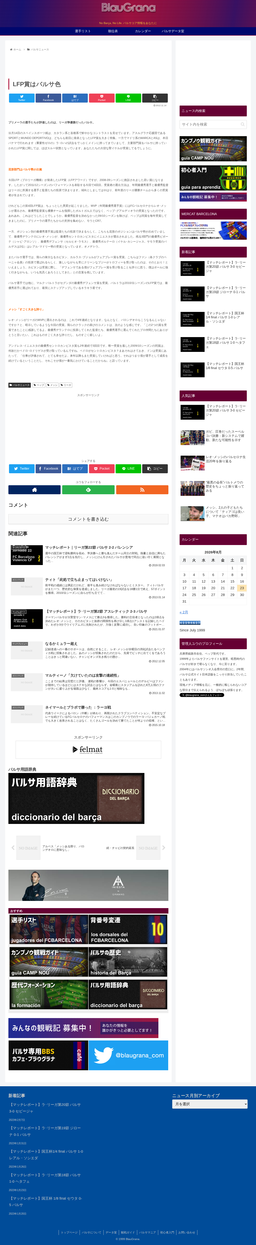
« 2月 (184, 612)
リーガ (67, 385)
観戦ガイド (128, 1232)
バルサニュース (21, 385)
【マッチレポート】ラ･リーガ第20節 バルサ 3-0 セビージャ (45, 1108)
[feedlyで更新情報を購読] (88, 489)
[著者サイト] (34, 489)
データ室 (111, 1232)
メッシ (53, 385)
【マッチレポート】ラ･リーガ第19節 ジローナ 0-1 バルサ (45, 1131)
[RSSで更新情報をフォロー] (142, 489)
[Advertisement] (88, 64)
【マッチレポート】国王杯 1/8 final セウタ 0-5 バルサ (45, 1201)
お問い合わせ (186, 1232)
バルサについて (91, 1232)
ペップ (40, 385)
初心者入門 (167, 1232)
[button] (242, 124)
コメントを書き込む (88, 519)
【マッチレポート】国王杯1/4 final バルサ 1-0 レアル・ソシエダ (46, 1154)
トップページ (69, 1232)
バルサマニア (147, 1232)
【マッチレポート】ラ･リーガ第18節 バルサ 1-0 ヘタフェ (45, 1178)
